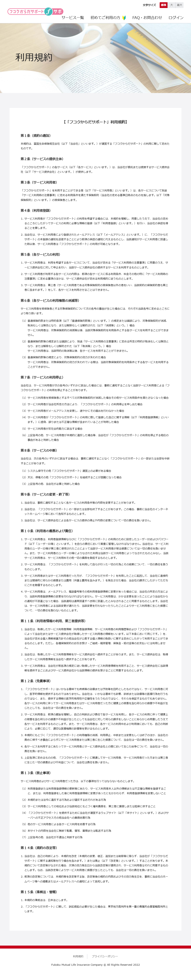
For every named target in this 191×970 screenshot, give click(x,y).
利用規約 (78, 956)
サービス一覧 (73, 18)
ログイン (176, 18)
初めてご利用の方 (105, 18)
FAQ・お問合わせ (147, 18)
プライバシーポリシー (105, 956)
